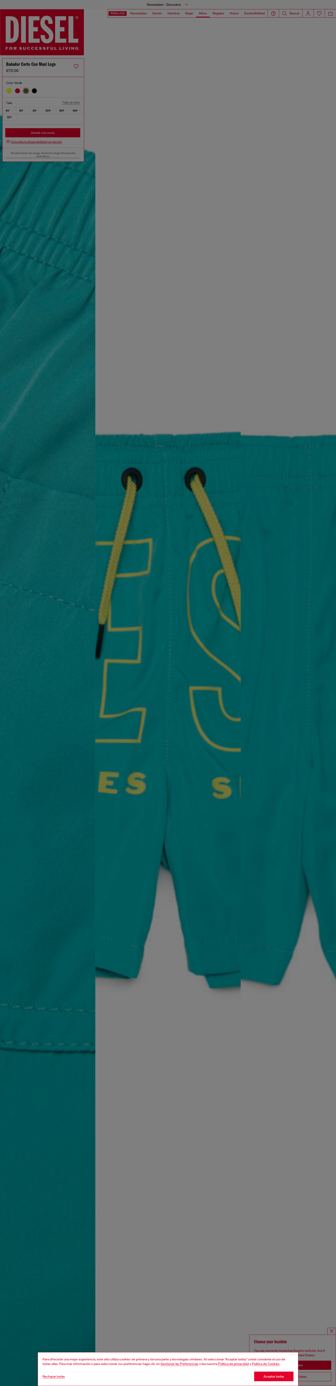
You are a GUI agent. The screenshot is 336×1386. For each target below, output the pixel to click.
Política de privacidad (233, 1364)
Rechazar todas (54, 1376)
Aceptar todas (274, 1376)
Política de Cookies (266, 1364)
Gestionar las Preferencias (179, 1364)
